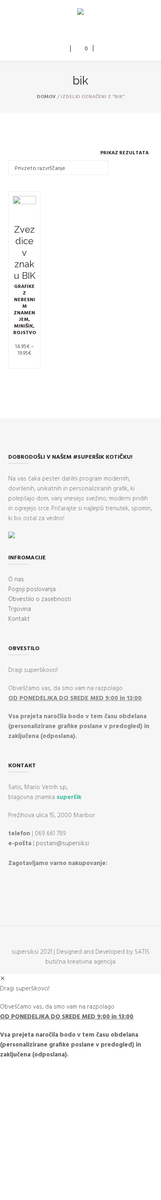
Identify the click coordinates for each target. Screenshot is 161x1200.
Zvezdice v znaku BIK (25, 252)
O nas (16, 580)
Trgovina (19, 609)
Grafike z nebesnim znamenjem (24, 303)
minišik (23, 326)
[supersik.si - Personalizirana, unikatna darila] (80, 13)
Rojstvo (24, 333)
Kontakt (19, 619)
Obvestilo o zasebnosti (39, 599)
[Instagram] (86, 32)
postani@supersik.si (62, 844)
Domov (46, 97)
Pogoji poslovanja (32, 589)
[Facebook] (74, 32)
